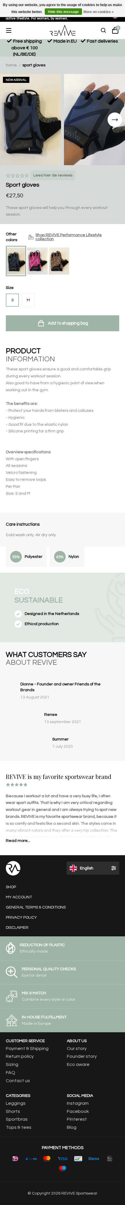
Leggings (16, 1103)
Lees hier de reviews (52, 175)
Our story (77, 1048)
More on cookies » (98, 12)
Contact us (18, 1080)
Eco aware (78, 1064)
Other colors (54, 237)
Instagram (78, 1103)
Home (11, 65)
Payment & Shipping (27, 1048)
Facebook (78, 1111)
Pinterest (77, 1119)
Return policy (20, 1056)
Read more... (18, 841)
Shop (11, 887)
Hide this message (63, 12)
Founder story (82, 1056)
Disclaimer (17, 928)
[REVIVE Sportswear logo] (62, 30)
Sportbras (17, 1119)
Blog (71, 1127)
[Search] (103, 30)
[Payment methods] (15, 1158)
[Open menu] (13, 30)
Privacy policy (21, 917)
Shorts (13, 1111)
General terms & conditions (36, 907)
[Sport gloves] (16, 261)
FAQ (10, 1072)
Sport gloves (33, 65)
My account (19, 897)
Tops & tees (18, 1127)
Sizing (12, 1064)
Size (10, 288)
